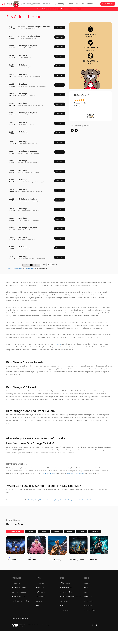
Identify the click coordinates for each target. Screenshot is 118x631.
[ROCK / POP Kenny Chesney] (57, 545)
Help (85, 592)
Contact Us (16, 583)
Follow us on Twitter (18, 597)
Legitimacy (40, 588)
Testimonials (40, 597)
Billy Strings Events (59, 500)
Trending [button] (61, 4)
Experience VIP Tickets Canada (70, 597)
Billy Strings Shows (71, 500)
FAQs (86, 588)
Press (62, 606)
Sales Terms (88, 606)
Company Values (66, 592)
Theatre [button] (90, 4)
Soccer (82, 531)
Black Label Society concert (75, 474)
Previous (26, 265)
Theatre (31, 531)
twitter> (76, 130)
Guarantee (40, 583)
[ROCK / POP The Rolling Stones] (78, 545)
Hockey (69, 531)
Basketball (95, 531)
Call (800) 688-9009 (107, 3)
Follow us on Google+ (19, 592)
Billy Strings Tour (33, 500)
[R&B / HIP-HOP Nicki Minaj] (36, 545)
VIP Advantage (65, 610)
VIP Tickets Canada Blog (20, 601)
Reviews (39, 601)
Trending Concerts (15, 531)
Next (38, 265)
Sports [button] (70, 4)
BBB (37, 606)
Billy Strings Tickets (85, 500)
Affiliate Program (65, 583)
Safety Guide (40, 592)
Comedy (43, 531)
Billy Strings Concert (45, 500)
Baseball (56, 531)
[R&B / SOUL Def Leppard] (15, 545)
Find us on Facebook (19, 588)
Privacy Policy (88, 601)
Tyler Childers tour (49, 474)
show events (50, 264)
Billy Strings (57, 344)
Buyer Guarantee (66, 588)
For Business (64, 601)
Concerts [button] (80, 4)
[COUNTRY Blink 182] (99, 545)
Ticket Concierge (90, 610)
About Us (87, 583)
